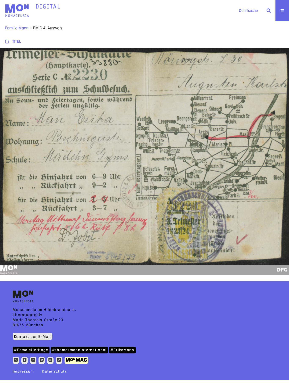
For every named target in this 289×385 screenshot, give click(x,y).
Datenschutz (54, 371)
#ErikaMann (122, 350)
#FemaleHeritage (31, 350)
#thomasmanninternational (79, 350)
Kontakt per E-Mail (32, 337)
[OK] (268, 10)
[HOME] (48, 6)
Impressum (23, 371)
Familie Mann (17, 28)
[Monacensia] (17, 10)
